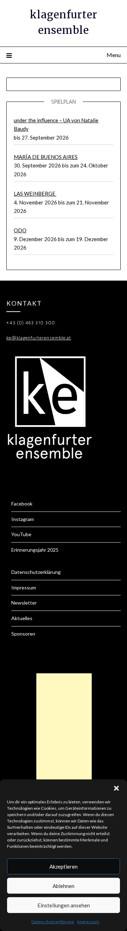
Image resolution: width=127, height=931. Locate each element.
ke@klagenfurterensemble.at (38, 338)
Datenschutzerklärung (52, 921)
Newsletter (24, 603)
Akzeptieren (63, 866)
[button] (116, 788)
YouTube (21, 534)
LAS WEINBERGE (35, 193)
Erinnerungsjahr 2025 (35, 550)
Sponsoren (23, 634)
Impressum (88, 921)
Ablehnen (63, 886)
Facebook (21, 504)
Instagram (22, 519)
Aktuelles (21, 618)
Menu (114, 54)
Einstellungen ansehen (63, 905)
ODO (20, 230)
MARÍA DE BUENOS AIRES (46, 157)
